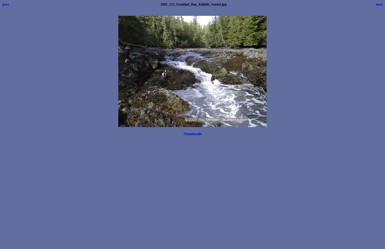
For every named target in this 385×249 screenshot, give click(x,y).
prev (5, 4)
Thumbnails (192, 134)
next (379, 4)
